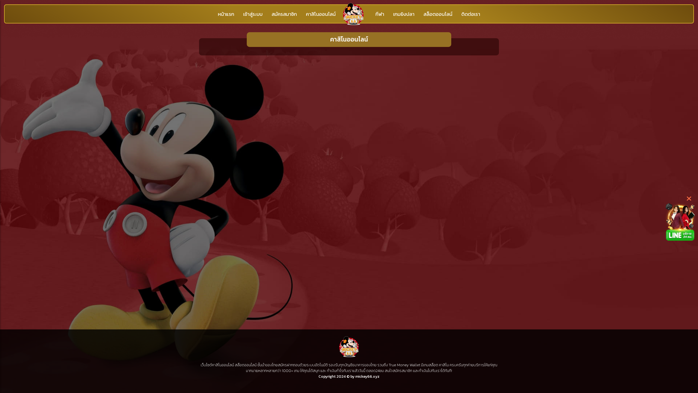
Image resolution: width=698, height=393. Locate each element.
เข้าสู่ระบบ (253, 14)
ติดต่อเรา (470, 14)
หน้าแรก (226, 14)
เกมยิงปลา (403, 14)
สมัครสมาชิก (284, 14)
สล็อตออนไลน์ (437, 14)
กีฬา (379, 14)
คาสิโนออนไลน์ (321, 14)
